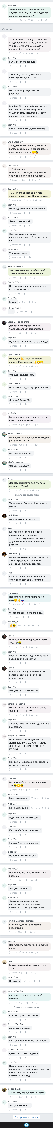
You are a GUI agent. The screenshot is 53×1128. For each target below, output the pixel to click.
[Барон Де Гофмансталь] (5, 323)
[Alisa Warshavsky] (5, 434)
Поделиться (46, 20)
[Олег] (5, 962)
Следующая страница (26, 1117)
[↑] (36, 20)
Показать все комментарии (26, 495)
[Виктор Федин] (5, 1090)
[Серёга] (5, 636)
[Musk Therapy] (5, 516)
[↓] (41, 20)
